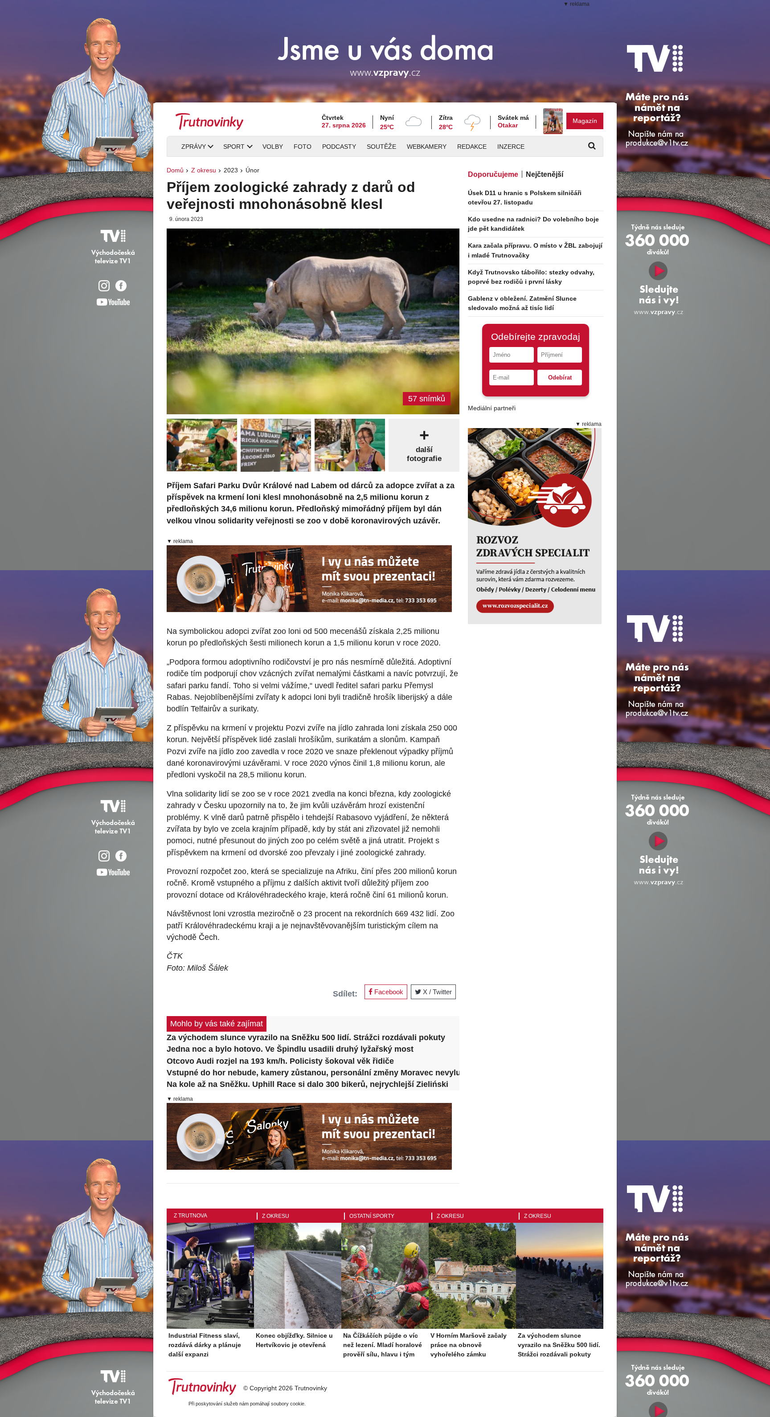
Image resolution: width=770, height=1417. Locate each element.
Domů (175, 170)
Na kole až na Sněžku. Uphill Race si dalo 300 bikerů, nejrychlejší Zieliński (307, 1084)
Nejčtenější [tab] (544, 174)
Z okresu (203, 170)
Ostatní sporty (371, 1216)
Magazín (585, 120)
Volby (272, 146)
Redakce (472, 146)
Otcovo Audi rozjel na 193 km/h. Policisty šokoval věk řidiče (280, 1061)
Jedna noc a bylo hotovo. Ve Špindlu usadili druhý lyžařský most (290, 1049)
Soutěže (381, 146)
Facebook (388, 992)
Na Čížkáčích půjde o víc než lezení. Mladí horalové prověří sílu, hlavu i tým (382, 1345)
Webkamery (426, 146)
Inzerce (510, 146)
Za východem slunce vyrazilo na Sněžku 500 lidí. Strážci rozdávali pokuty (306, 1037)
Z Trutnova (190, 1216)
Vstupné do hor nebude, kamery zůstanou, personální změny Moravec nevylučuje (313, 1072)
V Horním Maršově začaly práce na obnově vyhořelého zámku (468, 1345)
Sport (234, 146)
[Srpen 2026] (553, 121)
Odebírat (560, 377)
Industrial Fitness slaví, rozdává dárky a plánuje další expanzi (204, 1345)
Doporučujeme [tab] (493, 174)
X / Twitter (436, 992)
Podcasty (339, 146)
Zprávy (193, 146)
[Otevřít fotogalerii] (202, 445)
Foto (302, 146)
